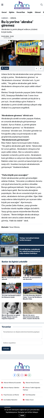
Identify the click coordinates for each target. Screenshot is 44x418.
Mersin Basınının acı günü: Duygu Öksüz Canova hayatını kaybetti (11, 317)
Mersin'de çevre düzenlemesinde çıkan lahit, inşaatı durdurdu (31, 317)
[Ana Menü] (2, 5)
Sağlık (29, 12)
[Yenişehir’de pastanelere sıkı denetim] (32, 270)
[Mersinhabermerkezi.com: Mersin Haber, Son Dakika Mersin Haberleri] (22, 4)
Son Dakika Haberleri (10, 400)
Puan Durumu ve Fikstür (11, 395)
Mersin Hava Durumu (32, 382)
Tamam (22, 415)
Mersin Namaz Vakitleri (11, 387)
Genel (4, 12)
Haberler (4, 18)
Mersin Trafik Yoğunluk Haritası (31, 389)
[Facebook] (14, 375)
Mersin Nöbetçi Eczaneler (12, 382)
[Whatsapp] (29, 375)
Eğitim (11, 12)
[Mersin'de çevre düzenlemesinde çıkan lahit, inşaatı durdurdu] (32, 308)
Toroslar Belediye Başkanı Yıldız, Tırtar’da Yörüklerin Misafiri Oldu (32, 297)
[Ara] (42, 5)
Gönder (6, 349)
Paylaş (6, 68)
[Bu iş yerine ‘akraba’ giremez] (22, 53)
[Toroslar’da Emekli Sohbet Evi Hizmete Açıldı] (11, 288)
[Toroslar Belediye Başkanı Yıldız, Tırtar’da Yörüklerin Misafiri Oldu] (32, 288)
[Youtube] (25, 375)
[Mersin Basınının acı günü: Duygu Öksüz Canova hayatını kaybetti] (11, 308)
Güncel (38, 12)
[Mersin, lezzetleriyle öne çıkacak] (11, 270)
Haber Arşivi (29, 400)
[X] (18, 375)
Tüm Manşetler (30, 395)
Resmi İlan (21, 12)
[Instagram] (22, 375)
